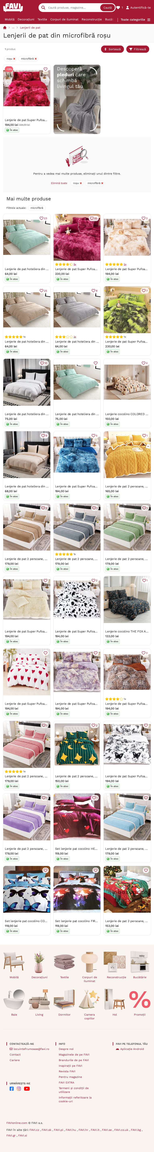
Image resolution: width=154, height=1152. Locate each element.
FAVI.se (107, 1129)
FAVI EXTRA (66, 1082)
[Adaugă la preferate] (45, 69)
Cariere (15, 1060)
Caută (107, 7)
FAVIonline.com (16, 1122)
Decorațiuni (26, 19)
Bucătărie (112, 19)
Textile (42, 19)
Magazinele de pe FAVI (74, 1054)
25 (45, 290)
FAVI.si (22, 1135)
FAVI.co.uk (121, 1129)
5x (75, 264)
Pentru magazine (70, 1076)
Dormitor (64, 1014)
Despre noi (66, 1049)
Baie (14, 1014)
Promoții (140, 1014)
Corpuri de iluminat (64, 19)
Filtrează (140, 49)
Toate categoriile (133, 19)
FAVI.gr (11, 1135)
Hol (114, 1014)
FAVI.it (95, 1129)
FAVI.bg (136, 1129)
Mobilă (9, 19)
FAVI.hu (71, 1129)
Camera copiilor (89, 1016)
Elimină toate (59, 183)
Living (39, 1014)
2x (125, 264)
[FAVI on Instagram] (19, 1089)
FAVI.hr (84, 1129)
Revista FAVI (67, 1071)
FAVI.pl (59, 1129)
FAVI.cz (34, 1129)
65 (95, 218)
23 (45, 218)
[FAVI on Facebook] (12, 1089)
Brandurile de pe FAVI (74, 1060)
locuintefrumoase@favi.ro (31, 1049)
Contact (15, 1054)
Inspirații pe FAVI (70, 1065)
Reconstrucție (92, 19)
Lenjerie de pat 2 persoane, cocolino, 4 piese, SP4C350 (94, 776)
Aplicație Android (132, 1049)
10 (46, 363)
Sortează (115, 49)
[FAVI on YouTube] (27, 1089)
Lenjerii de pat (30, 27)
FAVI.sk (47, 1129)
